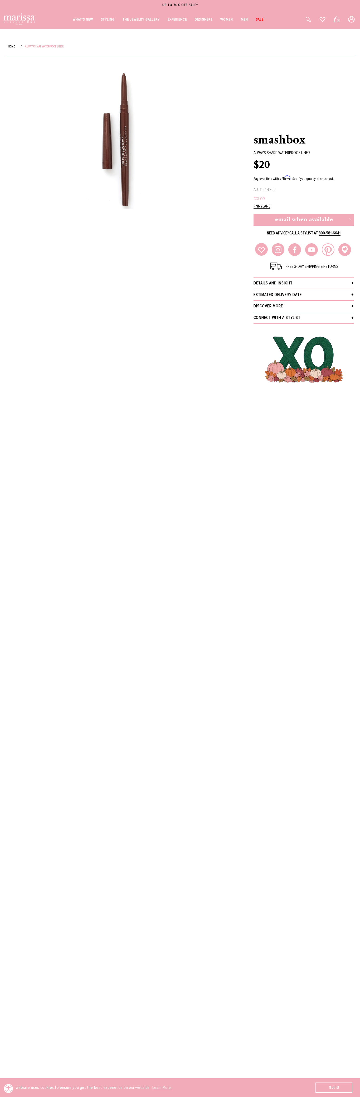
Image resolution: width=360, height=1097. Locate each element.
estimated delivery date (278, 294)
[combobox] (302, 19)
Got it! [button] (334, 1087)
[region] (180, 5)
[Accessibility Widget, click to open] (8, 1088)
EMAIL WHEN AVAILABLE (304, 220)
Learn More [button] (161, 1087)
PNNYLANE (262, 206)
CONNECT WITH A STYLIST (277, 317)
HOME (11, 46)
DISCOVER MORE (268, 306)
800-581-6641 (329, 233)
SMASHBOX (280, 139)
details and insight (273, 283)
